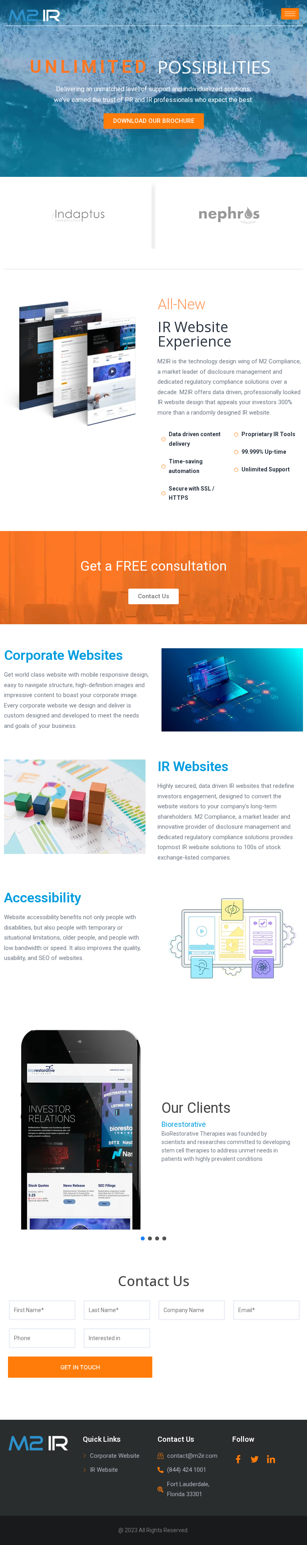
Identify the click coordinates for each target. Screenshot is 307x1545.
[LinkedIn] (271, 1459)
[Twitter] (255, 1459)
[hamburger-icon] (290, 14)
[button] (12, 1130)
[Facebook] (238, 1459)
